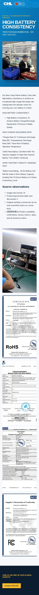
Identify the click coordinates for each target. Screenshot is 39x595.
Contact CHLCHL (11, 586)
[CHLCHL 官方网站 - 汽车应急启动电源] (8, 4)
